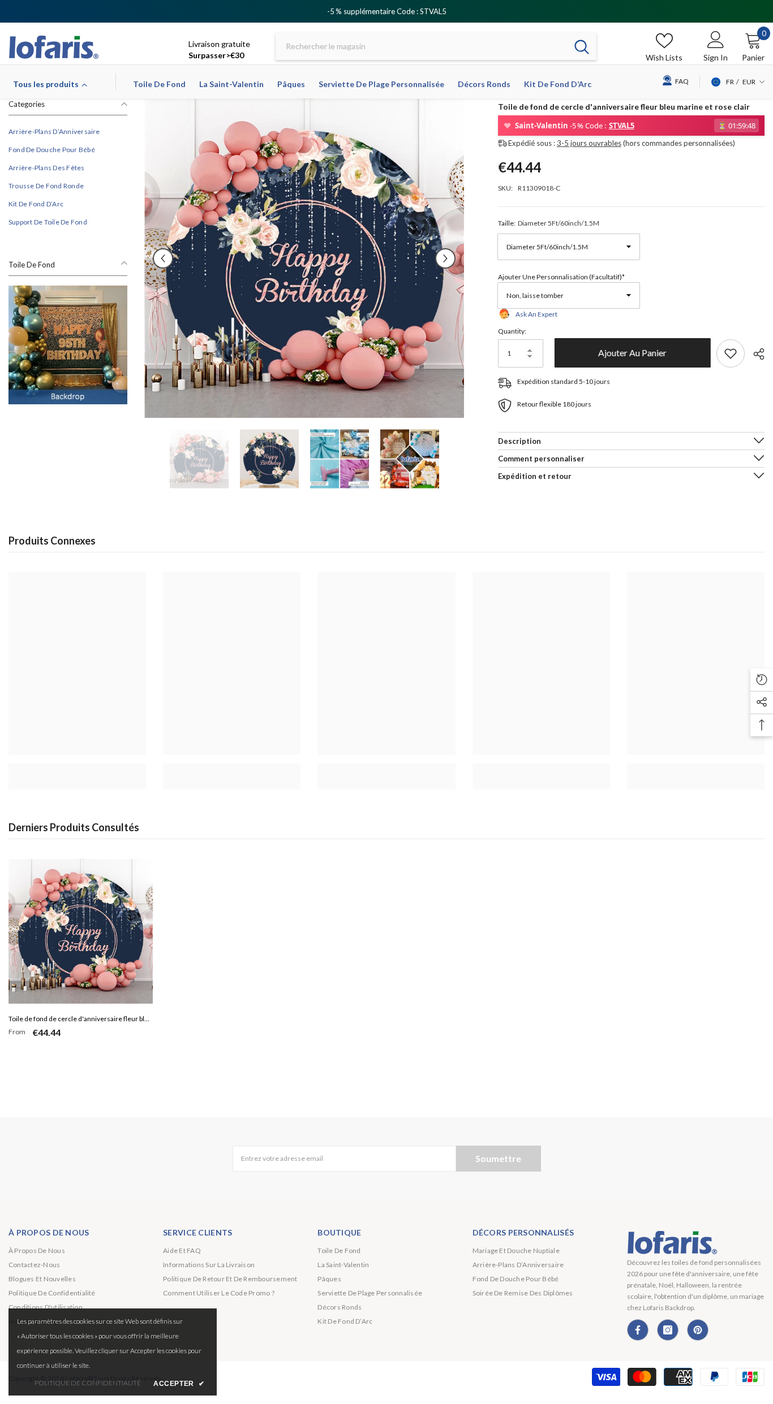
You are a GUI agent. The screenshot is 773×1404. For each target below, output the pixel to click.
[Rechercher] (436, 47)
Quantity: (512, 331)
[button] (163, 258)
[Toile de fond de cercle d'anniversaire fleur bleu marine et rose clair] (80, 931)
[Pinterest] (697, 1330)
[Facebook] (638, 1330)
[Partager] (755, 354)
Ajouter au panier (629, 352)
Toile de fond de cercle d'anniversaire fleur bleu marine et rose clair (80, 1020)
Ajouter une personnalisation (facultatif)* (561, 276)
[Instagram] (667, 1330)
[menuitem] (67, 132)
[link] (67, 345)
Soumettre (498, 1158)
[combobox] (421, 47)
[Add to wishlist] (730, 353)
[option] (304, 258)
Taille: (548, 222)
